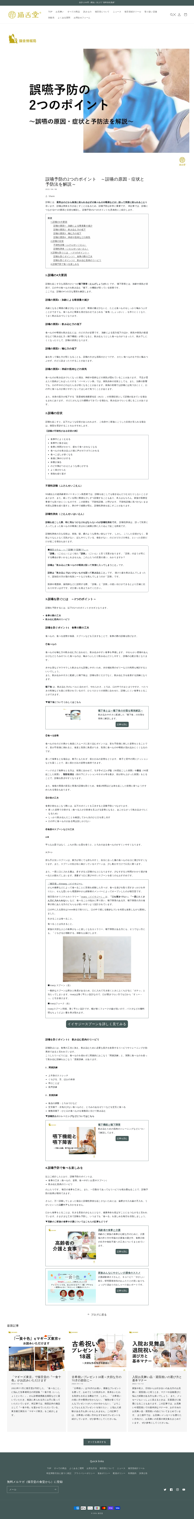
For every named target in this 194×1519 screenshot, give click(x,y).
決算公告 (143, 1473)
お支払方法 (92, 1468)
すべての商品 (60, 1468)
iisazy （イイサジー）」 (93, 896)
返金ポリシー (104, 1473)
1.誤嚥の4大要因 (59, 221)
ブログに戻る (99, 1314)
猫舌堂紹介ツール (136, 1468)
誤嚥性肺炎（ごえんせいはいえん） (71, 248)
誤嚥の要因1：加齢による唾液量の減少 (72, 225)
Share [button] (52, 196)
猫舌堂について (107, 1468)
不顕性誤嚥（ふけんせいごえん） (70, 244)
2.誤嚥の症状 (57, 241)
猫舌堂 (100, 1513)
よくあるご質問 (76, 1468)
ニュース (121, 1468)
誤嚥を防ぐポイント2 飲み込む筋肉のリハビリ (77, 260)
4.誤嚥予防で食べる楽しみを (65, 264)
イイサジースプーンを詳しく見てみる (97, 1024)
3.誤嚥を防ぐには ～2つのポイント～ (70, 252)
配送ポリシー (119, 1473)
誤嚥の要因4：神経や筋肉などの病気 (71, 237)
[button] (173, 15)
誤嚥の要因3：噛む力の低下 (67, 233)
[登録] (55, 1489)
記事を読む (122, 724)
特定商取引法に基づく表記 (58, 1473)
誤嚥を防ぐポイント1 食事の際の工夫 (72, 256)
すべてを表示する (97, 1441)
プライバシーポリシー (84, 1473)
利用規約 (132, 1473)
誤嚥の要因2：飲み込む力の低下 (69, 229)
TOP (49, 1468)
